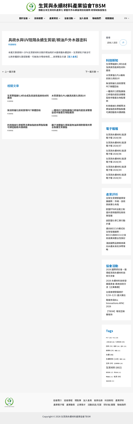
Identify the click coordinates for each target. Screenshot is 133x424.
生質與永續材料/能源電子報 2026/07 (116, 144)
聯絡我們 (96, 18)
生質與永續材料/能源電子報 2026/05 (116, 160)
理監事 (78, 400)
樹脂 (117, 350)
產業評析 (119, 400)
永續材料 (112, 359)
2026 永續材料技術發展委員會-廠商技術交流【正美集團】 (116, 284)
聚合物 (117, 372)
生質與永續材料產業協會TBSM (72, 5)
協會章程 (68, 400)
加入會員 (84, 18)
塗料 (123, 346)
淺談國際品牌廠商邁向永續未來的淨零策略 (115, 246)
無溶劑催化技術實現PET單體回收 (24, 110)
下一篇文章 (92, 71)
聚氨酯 (109, 377)
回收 (109, 346)
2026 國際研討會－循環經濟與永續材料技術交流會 (116, 272)
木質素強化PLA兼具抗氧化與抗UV (69, 95)
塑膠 (117, 346)
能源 (117, 376)
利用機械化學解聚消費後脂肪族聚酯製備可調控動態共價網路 (27, 126)
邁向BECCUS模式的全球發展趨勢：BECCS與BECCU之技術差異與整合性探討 (116, 233)
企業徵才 (81, 404)
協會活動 (68, 18)
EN (125, 18)
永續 (109, 354)
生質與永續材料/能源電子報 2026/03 (116, 176)
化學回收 (120, 342)
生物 (109, 363)
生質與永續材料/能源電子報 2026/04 (116, 168)
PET (109, 338)
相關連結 (109, 18)
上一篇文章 (8, 71)
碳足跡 (109, 372)
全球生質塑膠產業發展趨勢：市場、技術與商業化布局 (115, 201)
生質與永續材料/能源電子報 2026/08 (116, 136)
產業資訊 (53, 18)
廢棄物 (110, 350)
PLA (115, 338)
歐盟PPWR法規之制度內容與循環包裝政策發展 (115, 212)
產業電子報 (58, 404)
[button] (29, 18)
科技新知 (12, 44)
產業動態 (70, 404)
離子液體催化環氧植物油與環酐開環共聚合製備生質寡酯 (72, 126)
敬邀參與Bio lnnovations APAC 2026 (115, 303)
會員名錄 (98, 400)
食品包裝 (110, 381)
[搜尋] (123, 42)
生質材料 (114, 367)
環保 (122, 359)
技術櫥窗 (38, 18)
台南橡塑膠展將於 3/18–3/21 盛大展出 (116, 293)
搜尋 (108, 37)
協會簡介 (57, 400)
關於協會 (23, 18)
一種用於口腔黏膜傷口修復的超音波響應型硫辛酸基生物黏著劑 (72, 111)
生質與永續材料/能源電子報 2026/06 (116, 152)
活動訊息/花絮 (94, 404)
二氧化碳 (110, 342)
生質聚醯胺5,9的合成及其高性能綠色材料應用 (28, 96)
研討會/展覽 (109, 404)
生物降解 (118, 363)
